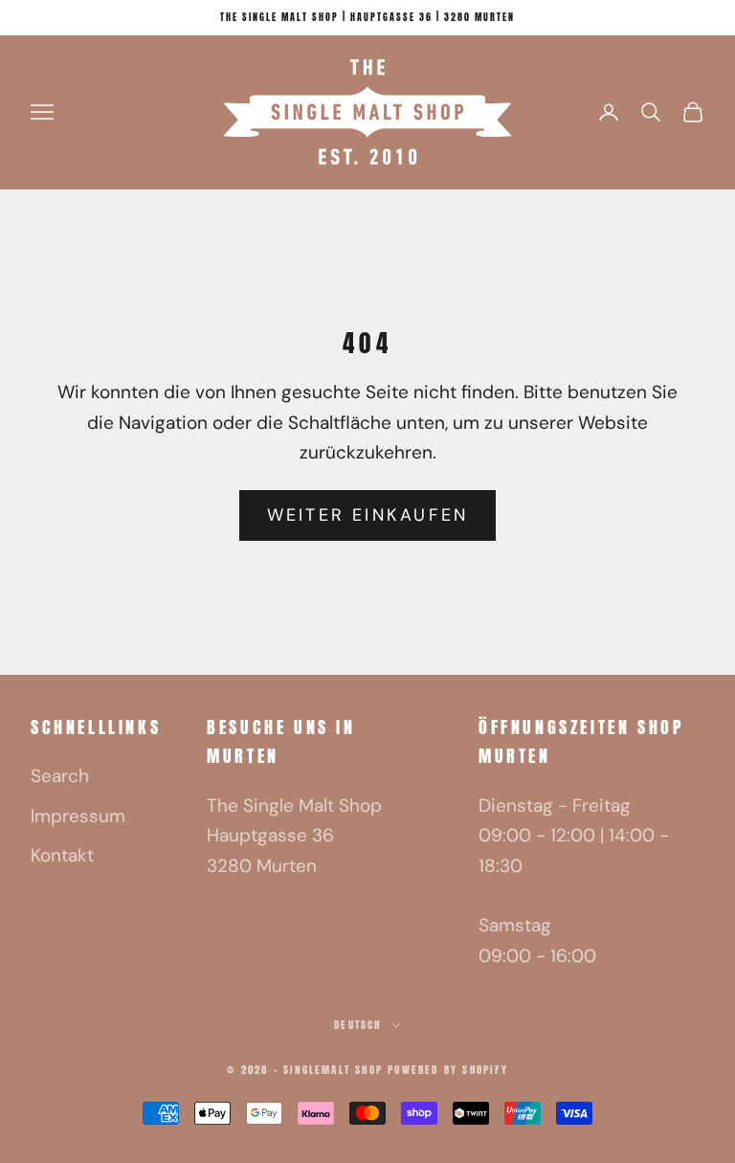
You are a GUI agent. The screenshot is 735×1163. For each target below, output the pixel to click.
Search (60, 776)
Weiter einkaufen (368, 514)
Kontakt (62, 855)
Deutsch (357, 1025)
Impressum (78, 816)
